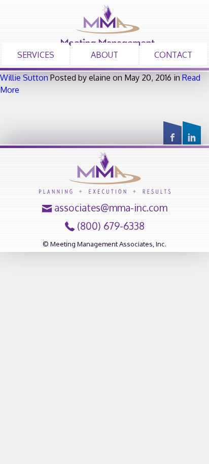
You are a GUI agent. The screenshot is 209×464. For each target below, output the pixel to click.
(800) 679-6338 (111, 226)
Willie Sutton (24, 78)
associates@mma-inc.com (110, 208)
